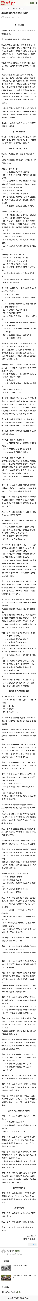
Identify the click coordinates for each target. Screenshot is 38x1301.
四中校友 (7, 17)
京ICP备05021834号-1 (19, 1298)
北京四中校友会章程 (20, 1265)
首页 (13, 8)
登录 (18, 1292)
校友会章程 (21, 8)
